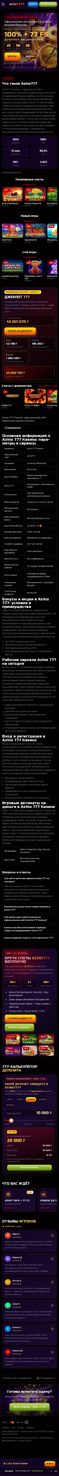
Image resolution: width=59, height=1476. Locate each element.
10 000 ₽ (31, 1099)
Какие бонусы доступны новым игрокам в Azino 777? (27, 908)
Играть (51, 1449)
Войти (33, 4)
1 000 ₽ (10, 1099)
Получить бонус (29, 1167)
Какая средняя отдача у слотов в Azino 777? (28, 937)
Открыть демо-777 (20, 1018)
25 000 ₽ (42, 1099)
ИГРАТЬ (12, 56)
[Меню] (5, 4)
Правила (30, 1427)
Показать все (29, 184)
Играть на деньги (19, 1027)
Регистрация (48, 4)
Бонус (30, 56)
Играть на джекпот (20, 331)
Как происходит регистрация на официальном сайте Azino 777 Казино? (25, 918)
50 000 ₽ (10, 1105)
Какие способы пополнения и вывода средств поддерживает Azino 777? (25, 929)
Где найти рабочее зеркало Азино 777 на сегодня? (26, 880)
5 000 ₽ (20, 1099)
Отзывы (20, 1427)
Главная (5, 1427)
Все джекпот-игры (48, 386)
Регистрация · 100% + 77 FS (29, 1406)
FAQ (13, 1427)
